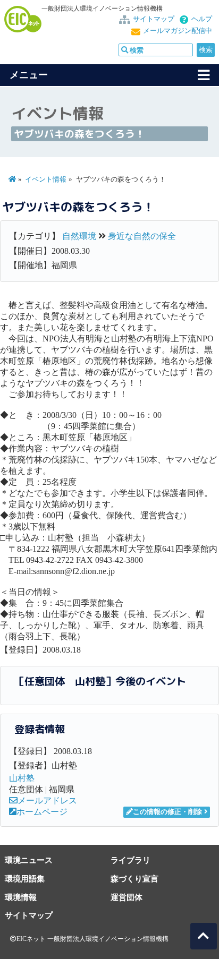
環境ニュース (29, 859)
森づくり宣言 (134, 878)
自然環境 (79, 236)
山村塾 (22, 778)
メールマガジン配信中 (177, 31)
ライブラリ (130, 859)
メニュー (29, 75)
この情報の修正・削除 (167, 812)
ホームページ (42, 811)
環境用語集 (25, 878)
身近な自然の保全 (142, 236)
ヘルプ (201, 19)
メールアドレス (47, 800)
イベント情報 (45, 179)
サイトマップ (153, 19)
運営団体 (126, 897)
